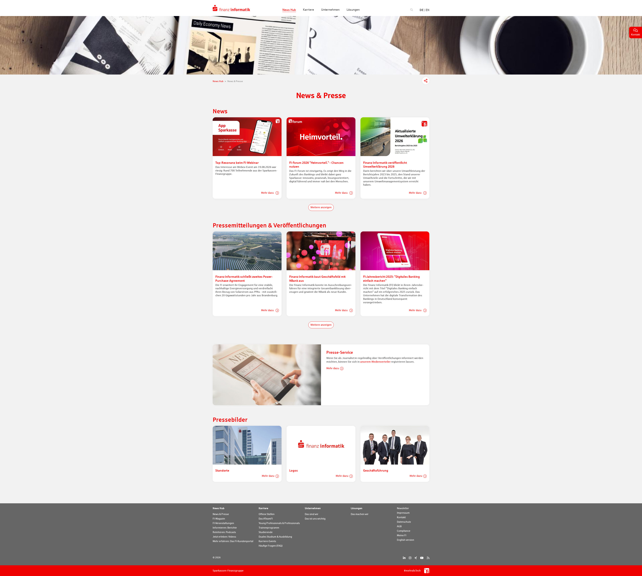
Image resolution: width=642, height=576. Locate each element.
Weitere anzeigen (321, 207)
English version (405, 539)
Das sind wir (311, 514)
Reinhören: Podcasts (224, 532)
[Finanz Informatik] (231, 8)
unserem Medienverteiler (375, 361)
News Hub (218, 508)
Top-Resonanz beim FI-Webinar (236, 162)
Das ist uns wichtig (315, 518)
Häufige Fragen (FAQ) (271, 545)
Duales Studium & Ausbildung (275, 536)
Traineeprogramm (269, 527)
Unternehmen (313, 508)
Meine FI (401, 535)
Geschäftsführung (375, 470)
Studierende (266, 532)
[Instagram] (410, 558)
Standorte (222, 470)
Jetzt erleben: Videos (224, 536)
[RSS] (428, 558)
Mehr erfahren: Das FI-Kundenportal (233, 541)
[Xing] (416, 558)
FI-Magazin (219, 518)
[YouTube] (421, 558)
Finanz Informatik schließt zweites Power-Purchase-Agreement (244, 278)
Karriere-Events (267, 541)
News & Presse (221, 514)
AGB (399, 526)
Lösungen (356, 508)
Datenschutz (404, 521)
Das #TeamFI (266, 518)
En (427, 10)
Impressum (403, 512)
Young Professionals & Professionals (279, 523)
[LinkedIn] (404, 558)
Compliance (403, 530)
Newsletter (403, 508)
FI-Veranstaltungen (223, 523)
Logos (293, 470)
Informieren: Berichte (225, 527)
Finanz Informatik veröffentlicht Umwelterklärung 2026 (385, 164)
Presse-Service (339, 352)
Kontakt (401, 517)
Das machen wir (359, 514)
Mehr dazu (267, 192)
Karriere (263, 508)
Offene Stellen (267, 514)
